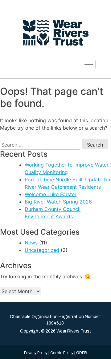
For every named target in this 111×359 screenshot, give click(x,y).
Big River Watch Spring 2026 (58, 202)
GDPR (81, 353)
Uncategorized (42, 250)
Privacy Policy (35, 353)
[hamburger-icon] (89, 64)
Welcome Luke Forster (50, 194)
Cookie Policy (61, 353)
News (31, 243)
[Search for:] (40, 145)
